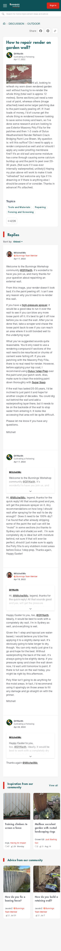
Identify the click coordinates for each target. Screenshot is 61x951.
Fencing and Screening (21, 212)
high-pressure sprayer (34, 305)
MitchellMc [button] (20, 252)
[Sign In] (53, 5)
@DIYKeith (26, 270)
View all (53, 786)
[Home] (4, 23)
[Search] (3, 14)
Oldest (17, 241)
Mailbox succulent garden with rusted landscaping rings (46, 827)
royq (7, 843)
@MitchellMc (17, 497)
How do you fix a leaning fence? (15, 898)
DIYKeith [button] (18, 53)
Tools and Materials (19, 207)
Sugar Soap (38, 382)
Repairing (40, 207)
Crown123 (39, 839)
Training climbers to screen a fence (16, 826)
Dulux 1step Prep (38, 371)
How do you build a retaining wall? (46, 898)
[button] (9, 55)
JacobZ (9, 908)
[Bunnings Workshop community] (15, 5)
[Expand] (30, 491)
